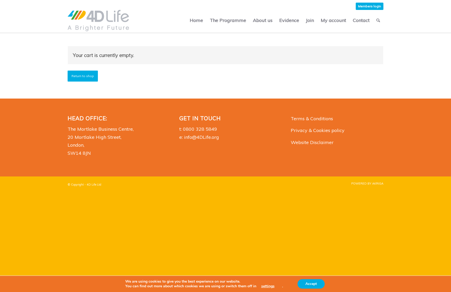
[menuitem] (369, 6)
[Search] (378, 20)
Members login (369, 6)
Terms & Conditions (312, 119)
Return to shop (83, 76)
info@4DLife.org (201, 137)
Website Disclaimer (312, 142)
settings (268, 286)
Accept (311, 283)
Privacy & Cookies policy (318, 130)
